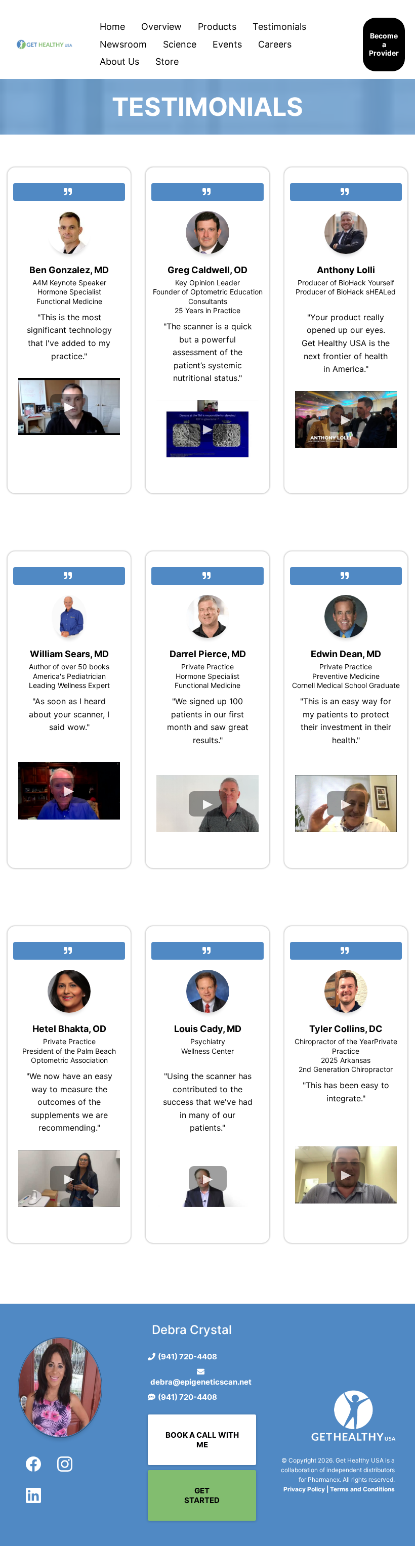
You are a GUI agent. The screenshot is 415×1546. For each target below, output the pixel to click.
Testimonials (279, 26)
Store (167, 61)
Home (112, 26)
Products (217, 26)
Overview (161, 26)
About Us (119, 61)
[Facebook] (33, 1464)
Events (227, 44)
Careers (275, 44)
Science (179, 44)
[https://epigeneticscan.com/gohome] (44, 44)
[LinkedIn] (33, 1495)
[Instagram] (64, 1464)
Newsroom (123, 44)
